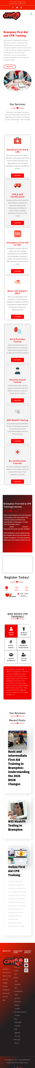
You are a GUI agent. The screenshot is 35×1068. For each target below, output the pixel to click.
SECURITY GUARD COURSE (18, 1005)
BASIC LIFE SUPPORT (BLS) (18, 983)
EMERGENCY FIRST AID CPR (18, 994)
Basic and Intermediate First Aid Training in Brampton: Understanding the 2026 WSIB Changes (19, 768)
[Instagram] (21, 7)
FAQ (5, 542)
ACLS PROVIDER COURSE (18, 1022)
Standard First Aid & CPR (17, 150)
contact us (18, 527)
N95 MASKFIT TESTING (17, 1032)
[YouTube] (17, 7)
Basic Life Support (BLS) (17, 292)
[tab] (11, 631)
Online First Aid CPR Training (16, 871)
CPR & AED (16, 972)
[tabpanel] (17, 682)
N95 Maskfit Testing (17, 420)
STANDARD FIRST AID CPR (18, 963)
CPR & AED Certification (17, 195)
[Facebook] (13, 7)
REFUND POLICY (17, 1041)
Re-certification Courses (17, 462)
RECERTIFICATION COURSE (18, 1013)
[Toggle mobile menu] (31, 14)
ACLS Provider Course (17, 340)
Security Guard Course (17, 380)
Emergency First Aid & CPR (18, 243)
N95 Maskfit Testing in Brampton (17, 825)
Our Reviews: (17, 713)
